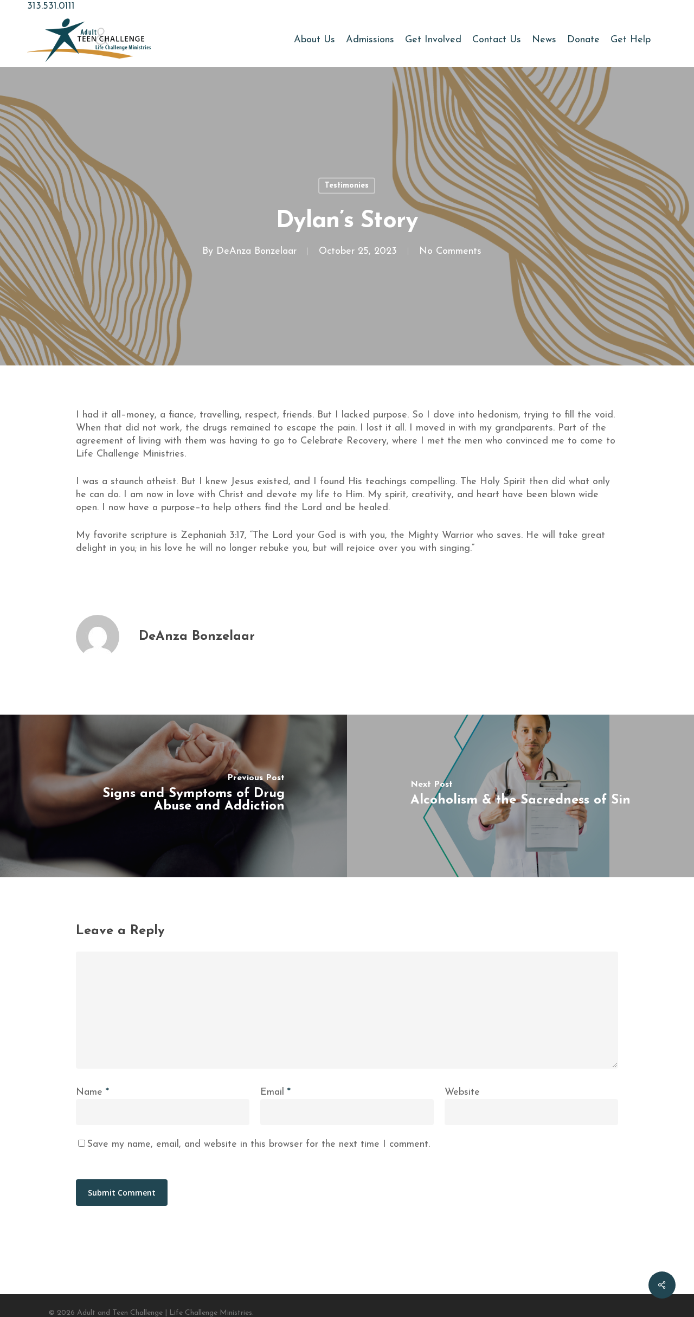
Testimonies (347, 186)
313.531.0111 (51, 6)
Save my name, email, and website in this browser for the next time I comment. (258, 1144)
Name (92, 1092)
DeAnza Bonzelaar (256, 251)
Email (275, 1092)
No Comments (450, 251)
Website (462, 1092)
